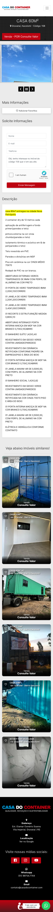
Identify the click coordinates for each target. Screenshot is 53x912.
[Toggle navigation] (47, 8)
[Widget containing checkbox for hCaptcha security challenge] (28, 175)
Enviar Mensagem (26, 185)
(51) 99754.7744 (26, 875)
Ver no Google (26, 841)
